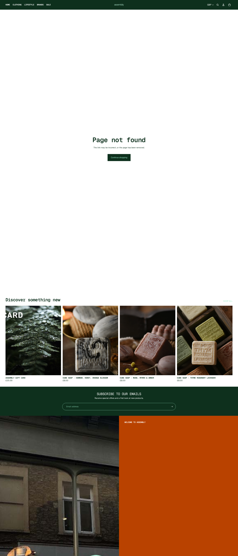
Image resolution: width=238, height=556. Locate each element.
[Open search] (218, 5)
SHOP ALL (227, 301)
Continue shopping (119, 157)
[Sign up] (172, 406)
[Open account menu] (223, 5)
